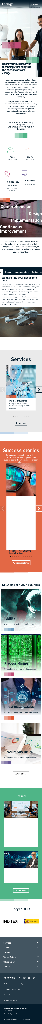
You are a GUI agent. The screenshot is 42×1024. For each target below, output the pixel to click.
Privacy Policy (20, 1014)
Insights (6, 952)
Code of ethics (8, 995)
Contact (6, 966)
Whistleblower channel (10, 1000)
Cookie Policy (8, 1014)
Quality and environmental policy (13, 984)
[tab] (8, 272)
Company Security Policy (11, 1019)
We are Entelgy (10, 957)
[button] (32, 53)
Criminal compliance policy (12, 989)
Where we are (9, 962)
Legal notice (26, 1019)
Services (7, 943)
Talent (6, 947)
